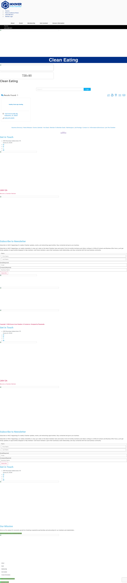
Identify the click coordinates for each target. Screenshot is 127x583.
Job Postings (78, 127)
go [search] (88, 89)
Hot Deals (46, 127)
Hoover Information (58, 23)
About (12, 23)
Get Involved (44, 23)
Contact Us (86, 127)
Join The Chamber (110, 127)
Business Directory (17, 127)
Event (21, 23)
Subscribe (4, 273)
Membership (31, 23)
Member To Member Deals (57, 127)
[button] (2, 95)
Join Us (3, 190)
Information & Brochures (97, 127)
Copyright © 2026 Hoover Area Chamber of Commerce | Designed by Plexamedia (22, 324)
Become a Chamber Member (8, 193)
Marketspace (70, 127)
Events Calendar (37, 127)
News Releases (27, 127)
